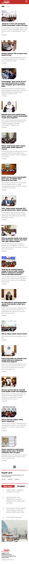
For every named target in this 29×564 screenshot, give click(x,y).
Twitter (3, 479)
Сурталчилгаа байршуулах (8, 556)
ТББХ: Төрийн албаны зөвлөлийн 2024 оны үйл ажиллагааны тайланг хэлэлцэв (14, 209)
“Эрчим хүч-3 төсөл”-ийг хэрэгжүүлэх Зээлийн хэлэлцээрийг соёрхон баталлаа (14, 24)
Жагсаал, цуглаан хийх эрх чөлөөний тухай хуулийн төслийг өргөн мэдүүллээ (14, 390)
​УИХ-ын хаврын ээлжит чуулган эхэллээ (14, 334)
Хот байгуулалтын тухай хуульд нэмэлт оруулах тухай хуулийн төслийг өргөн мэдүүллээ (14, 304)
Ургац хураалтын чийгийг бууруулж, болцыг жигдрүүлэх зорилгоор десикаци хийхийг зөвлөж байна (16, 510)
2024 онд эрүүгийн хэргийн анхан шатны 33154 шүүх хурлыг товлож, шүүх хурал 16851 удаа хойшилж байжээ (14, 239)
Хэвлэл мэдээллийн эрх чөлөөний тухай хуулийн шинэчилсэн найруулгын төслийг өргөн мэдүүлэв (13, 360)
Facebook (10, 479)
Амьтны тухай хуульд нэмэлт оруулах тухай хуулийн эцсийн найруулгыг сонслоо (13, 147)
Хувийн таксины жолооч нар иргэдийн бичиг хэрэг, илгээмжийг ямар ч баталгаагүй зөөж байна (13, 178)
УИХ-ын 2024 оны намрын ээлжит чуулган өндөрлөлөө (12, 420)
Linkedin (17, 479)
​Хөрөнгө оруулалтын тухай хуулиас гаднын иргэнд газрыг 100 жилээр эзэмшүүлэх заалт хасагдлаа (12, 450)
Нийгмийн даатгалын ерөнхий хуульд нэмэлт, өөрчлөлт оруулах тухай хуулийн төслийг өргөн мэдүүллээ (14, 116)
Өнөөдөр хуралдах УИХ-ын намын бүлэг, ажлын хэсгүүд (14, 54)
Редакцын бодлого (6, 554)
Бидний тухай (5, 553)
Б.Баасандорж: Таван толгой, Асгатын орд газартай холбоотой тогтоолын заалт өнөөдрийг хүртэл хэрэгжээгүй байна (13, 84)
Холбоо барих (5, 557)
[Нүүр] (5, 2)
